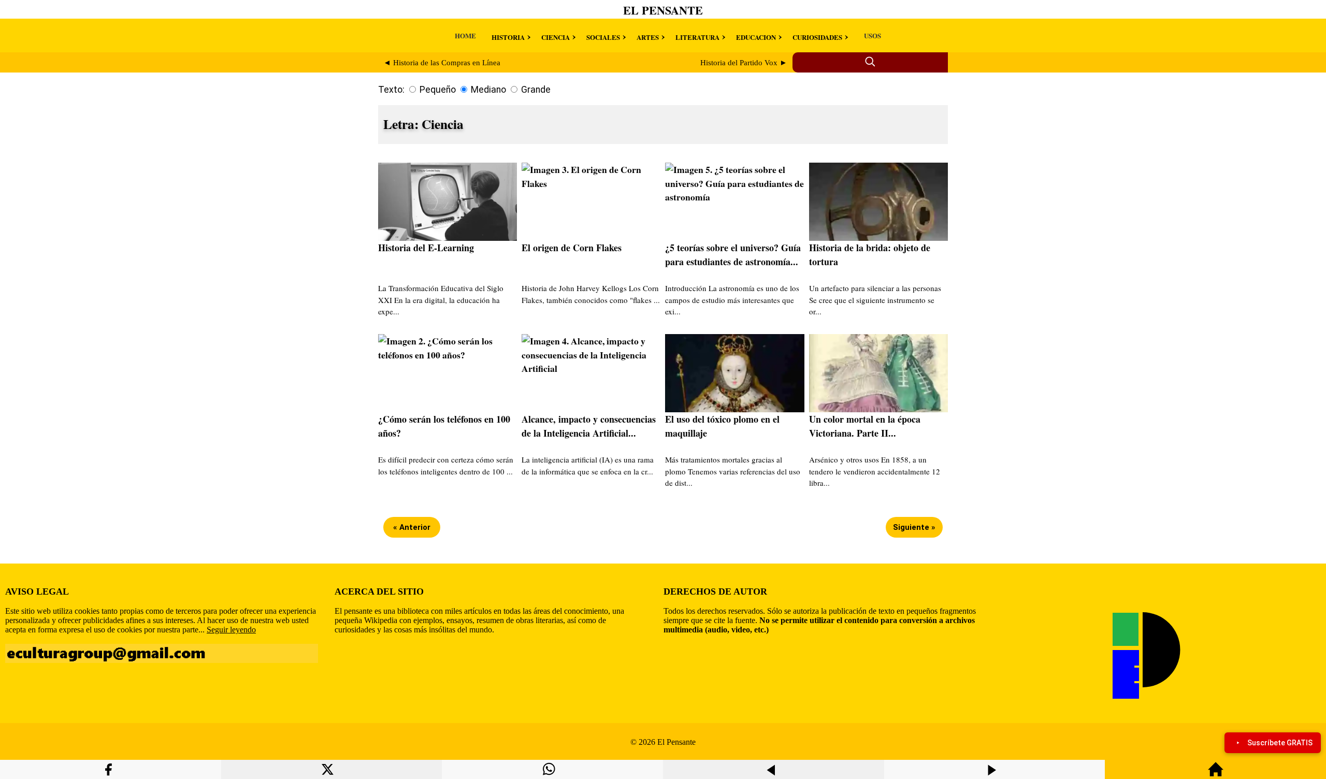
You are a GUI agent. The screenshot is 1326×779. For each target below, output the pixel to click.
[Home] (1215, 774)
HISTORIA (508, 37)
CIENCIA (555, 37)
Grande (536, 89)
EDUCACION (756, 37)
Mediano (488, 89)
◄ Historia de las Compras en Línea (441, 63)
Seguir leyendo (231, 629)
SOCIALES (603, 37)
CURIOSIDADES (817, 37)
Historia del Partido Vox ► (743, 63)
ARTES (648, 37)
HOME (465, 35)
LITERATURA (697, 37)
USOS (872, 35)
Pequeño (438, 89)
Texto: (391, 89)
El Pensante (663, 10)
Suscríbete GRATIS (1280, 743)
